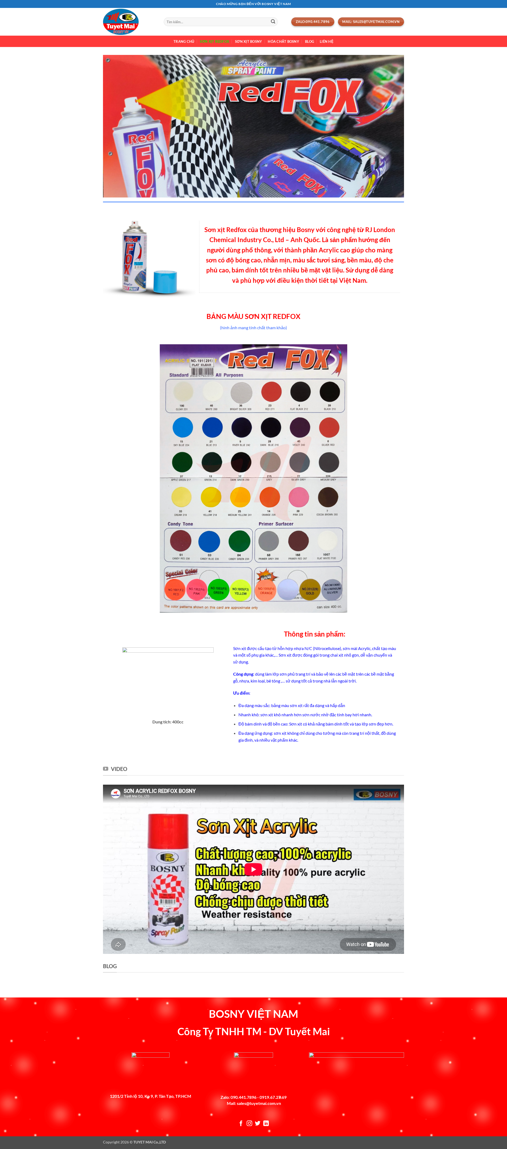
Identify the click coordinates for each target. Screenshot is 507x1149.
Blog (309, 41)
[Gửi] (273, 21)
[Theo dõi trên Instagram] (249, 1124)
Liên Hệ (327, 41)
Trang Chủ (183, 41)
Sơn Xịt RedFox (214, 41)
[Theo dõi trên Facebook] (241, 1124)
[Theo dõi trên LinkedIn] (266, 1124)
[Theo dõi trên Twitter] (257, 1124)
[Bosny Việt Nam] (129, 22)
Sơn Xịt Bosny (248, 41)
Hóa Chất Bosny (283, 41)
